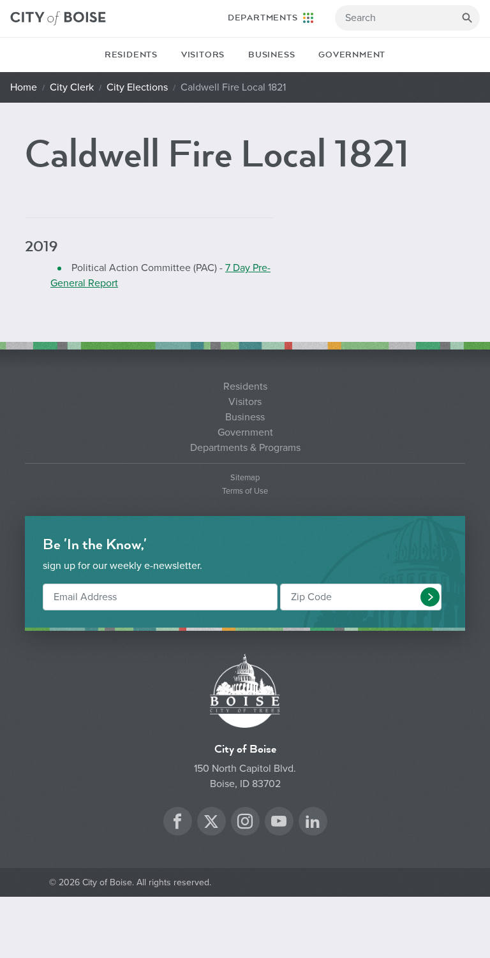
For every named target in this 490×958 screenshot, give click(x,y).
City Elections (137, 87)
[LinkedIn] (312, 823)
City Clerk (72, 87)
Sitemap (245, 478)
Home (23, 87)
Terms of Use (245, 491)
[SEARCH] (467, 17)
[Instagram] (245, 823)
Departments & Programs (245, 448)
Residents (131, 55)
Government (351, 55)
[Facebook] (177, 823)
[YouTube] (278, 823)
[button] (430, 597)
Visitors (203, 55)
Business (271, 55)
